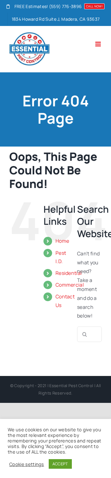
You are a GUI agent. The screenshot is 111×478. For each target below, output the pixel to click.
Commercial (70, 284)
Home (62, 240)
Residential (69, 273)
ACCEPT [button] (60, 464)
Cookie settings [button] (26, 464)
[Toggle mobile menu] (98, 44)
